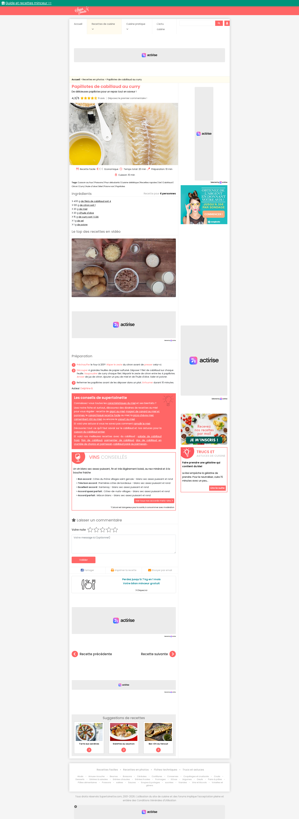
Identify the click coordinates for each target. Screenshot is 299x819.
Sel (159, 182)
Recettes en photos (94, 79)
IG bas (174, 779)
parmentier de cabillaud (119, 440)
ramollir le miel (142, 423)
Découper (82, 370)
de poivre (82, 224)
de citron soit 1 (87, 205)
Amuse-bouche (96, 776)
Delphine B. (87, 388)
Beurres (114, 776)
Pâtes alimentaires (87, 782)
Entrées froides (142, 779)
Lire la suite (217, 488)
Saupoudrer (90, 373)
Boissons (127, 776)
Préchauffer (83, 364)
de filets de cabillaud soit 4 (96, 201)
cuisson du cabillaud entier (89, 432)
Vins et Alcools (199, 782)
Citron (75, 186)
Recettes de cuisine (103, 24)
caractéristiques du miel (121, 403)
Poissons (99, 182)
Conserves (172, 776)
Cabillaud (168, 182)
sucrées (169, 782)
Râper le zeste (114, 364)
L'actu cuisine (161, 26)
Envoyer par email (162, 570)
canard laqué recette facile (104, 415)
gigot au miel (117, 411)
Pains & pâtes (215, 779)
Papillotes (120, 186)
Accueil (78, 24)
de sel (80, 220)
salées (119, 782)
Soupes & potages (150, 782)
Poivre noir (109, 186)
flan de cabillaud (91, 440)
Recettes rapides (148, 182)
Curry (81, 186)
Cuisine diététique (130, 182)
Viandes (182, 782)
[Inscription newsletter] (204, 429)
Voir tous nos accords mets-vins (153, 500)
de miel (83, 209)
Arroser (80, 376)
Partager (89, 570)
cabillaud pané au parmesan (130, 444)
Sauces (132, 782)
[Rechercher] (219, 23)
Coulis (217, 776)
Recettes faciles (107, 769)
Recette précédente (96, 654)
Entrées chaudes (121, 779)
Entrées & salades (99, 779)
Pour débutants (112, 182)
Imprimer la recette (125, 570)
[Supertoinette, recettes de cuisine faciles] (82, 10)
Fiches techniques (165, 769)
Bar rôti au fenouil (158, 743)
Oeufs (200, 779)
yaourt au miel (126, 419)
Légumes (187, 779)
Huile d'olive (91, 186)
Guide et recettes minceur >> (28, 3)
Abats (80, 776)
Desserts (80, 779)
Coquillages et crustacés (196, 776)
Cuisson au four (85, 182)
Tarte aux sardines (89, 743)
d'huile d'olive (86, 212)
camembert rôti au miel (88, 419)
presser (148, 364)
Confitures (157, 776)
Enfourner (147, 382)
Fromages (160, 779)
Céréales (142, 776)
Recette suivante (154, 654)
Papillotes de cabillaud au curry (124, 79)
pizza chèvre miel (143, 415)
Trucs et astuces (193, 769)
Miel (101, 186)
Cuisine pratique (135, 24)
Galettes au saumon (124, 743)
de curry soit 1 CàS (88, 216)
